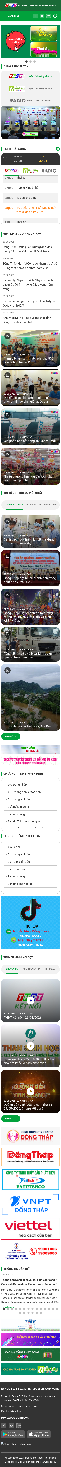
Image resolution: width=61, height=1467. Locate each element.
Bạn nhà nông (16, 814)
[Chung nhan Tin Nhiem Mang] (30, 1444)
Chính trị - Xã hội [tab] (14, 504)
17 (28, 1313)
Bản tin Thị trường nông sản (25, 821)
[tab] (30, 76)
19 (36, 1313)
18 (32, 1313)
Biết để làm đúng (18, 806)
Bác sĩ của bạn (17, 869)
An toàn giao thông (19, 799)
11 (44, 1308)
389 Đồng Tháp (17, 784)
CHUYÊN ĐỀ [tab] (12, 969)
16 (24, 1313)
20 (40, 1313)
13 (53, 1308)
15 (20, 1313)
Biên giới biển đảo (19, 861)
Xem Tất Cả (11, 736)
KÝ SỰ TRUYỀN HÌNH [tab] (31, 969)
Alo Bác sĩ (14, 847)
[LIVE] (30, 122)
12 (49, 1308)
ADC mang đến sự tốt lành (24, 792)
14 (57, 1308)
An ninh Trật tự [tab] (33, 504)
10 (40, 1308)
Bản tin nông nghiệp (20, 883)
